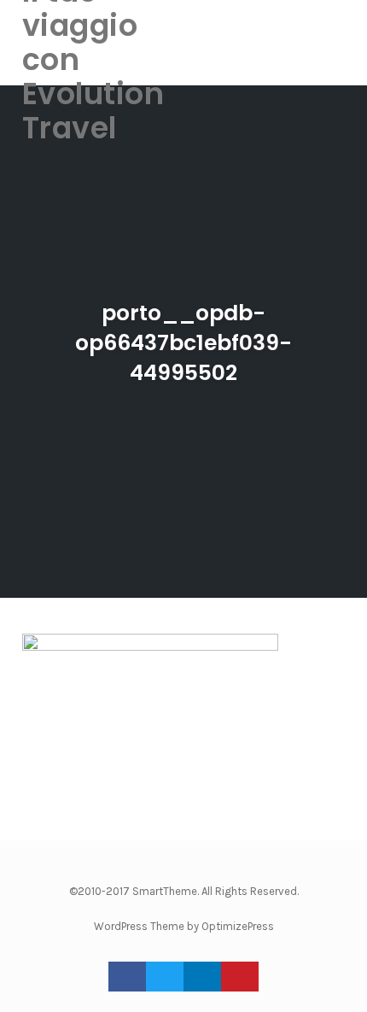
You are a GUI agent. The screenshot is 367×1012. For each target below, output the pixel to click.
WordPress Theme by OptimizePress (184, 926)
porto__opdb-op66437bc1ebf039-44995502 (183, 343)
